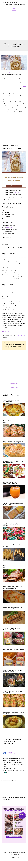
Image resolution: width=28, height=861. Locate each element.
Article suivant (14, 387)
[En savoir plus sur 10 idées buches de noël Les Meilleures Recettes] (14, 638)
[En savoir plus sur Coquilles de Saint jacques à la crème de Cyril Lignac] (14, 596)
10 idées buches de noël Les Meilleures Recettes (11, 629)
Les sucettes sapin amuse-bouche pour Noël (13, 545)
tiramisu (15, 105)
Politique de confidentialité (19, 852)
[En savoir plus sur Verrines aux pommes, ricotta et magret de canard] (14, 679)
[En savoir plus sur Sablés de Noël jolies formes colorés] (14, 533)
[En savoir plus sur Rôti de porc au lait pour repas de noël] (14, 575)
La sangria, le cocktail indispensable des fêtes (10, 482)
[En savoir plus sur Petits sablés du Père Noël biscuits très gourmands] (14, 470)
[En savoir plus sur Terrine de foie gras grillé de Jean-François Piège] (14, 512)
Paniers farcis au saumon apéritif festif (13, 421)
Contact (9, 852)
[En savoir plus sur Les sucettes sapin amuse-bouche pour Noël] (14, 554)
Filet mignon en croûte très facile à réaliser (13, 650)
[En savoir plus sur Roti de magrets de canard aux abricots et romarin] (14, 617)
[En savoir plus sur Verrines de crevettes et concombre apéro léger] (14, 700)
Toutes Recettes (11, 2)
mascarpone (9, 227)
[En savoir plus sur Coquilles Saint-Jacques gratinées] (14, 450)
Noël (24, 86)
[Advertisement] (14, 25)
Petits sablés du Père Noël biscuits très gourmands (13, 462)
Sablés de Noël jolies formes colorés (11, 524)
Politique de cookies (14, 854)
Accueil (4, 852)
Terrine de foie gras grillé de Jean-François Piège (13, 503)
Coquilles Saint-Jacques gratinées (13, 442)
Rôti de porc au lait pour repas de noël (13, 566)
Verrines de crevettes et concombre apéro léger (13, 691)
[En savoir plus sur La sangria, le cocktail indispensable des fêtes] (14, 491)
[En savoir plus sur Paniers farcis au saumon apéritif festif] (14, 430)
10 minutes (17, 192)
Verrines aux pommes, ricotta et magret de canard (12, 671)
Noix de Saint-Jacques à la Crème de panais (13, 712)
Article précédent (14, 383)
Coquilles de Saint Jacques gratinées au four (11, 400)
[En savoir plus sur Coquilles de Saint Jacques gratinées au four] (14, 409)
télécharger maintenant (14, 347)
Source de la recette (6, 331)
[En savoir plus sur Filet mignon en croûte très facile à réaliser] (14, 659)
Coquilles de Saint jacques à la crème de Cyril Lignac (12, 587)
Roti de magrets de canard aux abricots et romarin (12, 608)
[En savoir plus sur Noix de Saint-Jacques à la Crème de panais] (14, 721)
